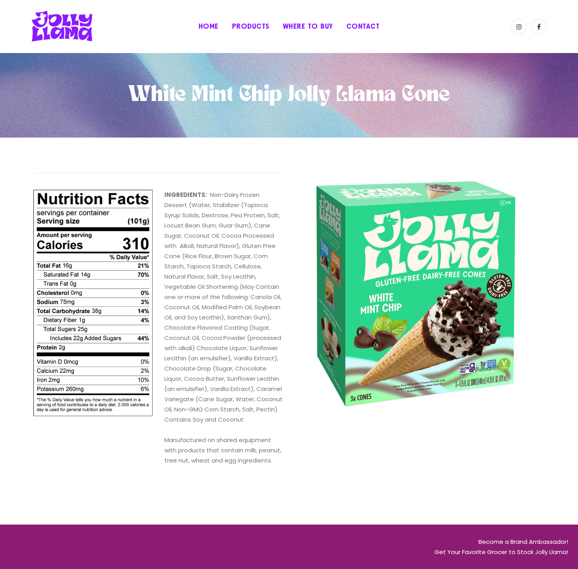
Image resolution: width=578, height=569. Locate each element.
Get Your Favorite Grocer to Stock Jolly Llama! (501, 552)
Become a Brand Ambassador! (523, 542)
